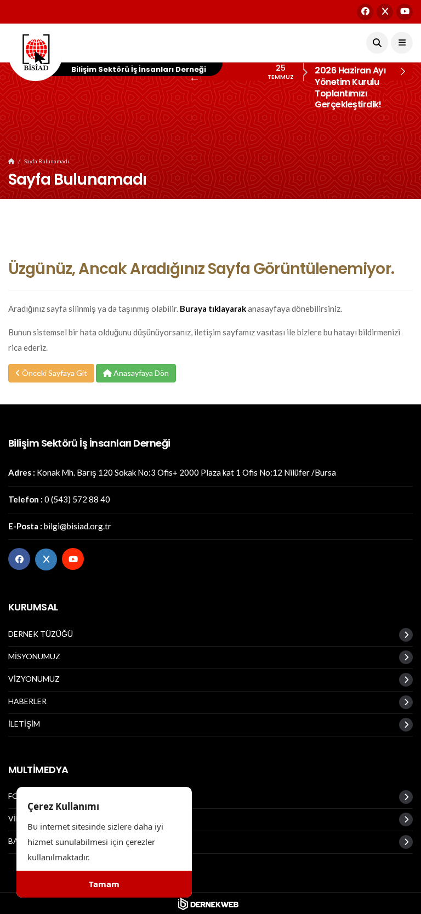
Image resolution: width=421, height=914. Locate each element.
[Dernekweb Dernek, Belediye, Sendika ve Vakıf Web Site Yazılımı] (210, 904)
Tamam (104, 883)
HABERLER (27, 701)
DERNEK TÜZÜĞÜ (40, 634)
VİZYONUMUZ (34, 679)
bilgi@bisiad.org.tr (77, 526)
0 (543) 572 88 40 (77, 499)
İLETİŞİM (24, 723)
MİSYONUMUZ (34, 656)
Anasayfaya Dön (140, 373)
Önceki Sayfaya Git (53, 373)
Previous (194, 77)
